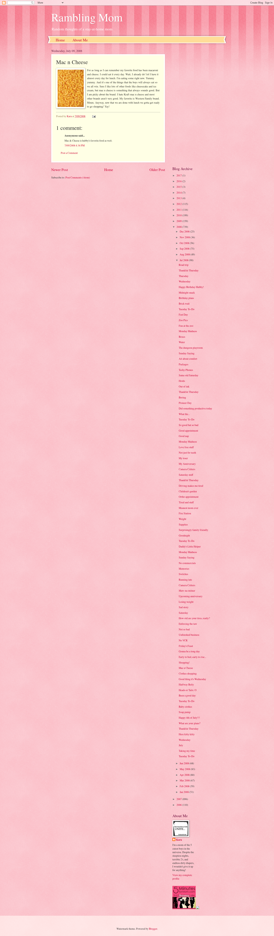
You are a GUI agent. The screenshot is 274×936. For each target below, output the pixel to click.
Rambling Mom (87, 17)
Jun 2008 (185, 763)
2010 (179, 215)
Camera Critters (187, 469)
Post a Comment (69, 153)
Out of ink (184, 386)
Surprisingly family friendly (193, 530)
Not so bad (184, 629)
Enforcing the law (188, 623)
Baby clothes (185, 706)
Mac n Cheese (186, 668)
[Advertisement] (197, 105)
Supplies (183, 524)
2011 (179, 209)
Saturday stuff (186, 474)
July (181, 745)
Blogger (153, 928)
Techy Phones (186, 370)
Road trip (183, 265)
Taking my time (187, 751)
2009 (179, 221)
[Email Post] (93, 116)
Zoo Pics (183, 320)
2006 (179, 805)
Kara (179, 840)
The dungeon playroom (191, 347)
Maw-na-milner (187, 590)
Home (60, 39)
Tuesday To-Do (186, 309)
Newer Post (59, 169)
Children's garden (188, 491)
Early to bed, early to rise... (192, 657)
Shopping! (184, 662)
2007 (179, 799)
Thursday (183, 276)
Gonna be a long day (189, 651)
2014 (179, 192)
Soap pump (184, 712)
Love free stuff (186, 447)
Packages (183, 364)
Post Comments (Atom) (77, 177)
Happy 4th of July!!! (189, 717)
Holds (182, 381)
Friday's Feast (186, 646)
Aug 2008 (185, 254)
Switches (183, 574)
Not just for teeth (187, 452)
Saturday (183, 613)
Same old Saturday (188, 375)
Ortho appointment (189, 496)
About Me (80, 39)
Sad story (183, 607)
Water (182, 342)
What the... (184, 414)
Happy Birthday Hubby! (191, 287)
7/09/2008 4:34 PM (74, 145)
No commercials (187, 563)
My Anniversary (187, 463)
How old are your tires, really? (194, 618)
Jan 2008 (184, 792)
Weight (182, 519)
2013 (179, 198)
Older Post (157, 169)
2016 (179, 181)
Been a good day (187, 695)
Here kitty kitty (187, 734)
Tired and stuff (186, 502)
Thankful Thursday (189, 270)
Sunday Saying (186, 353)
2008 (179, 227)
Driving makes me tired (191, 485)
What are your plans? (189, 723)
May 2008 (185, 769)
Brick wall (184, 303)
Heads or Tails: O (187, 690)
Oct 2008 (185, 243)
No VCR (183, 640)
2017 (179, 175)
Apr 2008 (185, 775)
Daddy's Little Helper (190, 546)
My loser (183, 458)
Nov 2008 (185, 237)
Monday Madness (188, 331)
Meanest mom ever (188, 508)
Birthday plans (186, 298)
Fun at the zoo (186, 325)
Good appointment (188, 430)
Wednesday (184, 281)
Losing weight (186, 602)
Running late (185, 579)
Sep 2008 (185, 248)
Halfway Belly (186, 684)
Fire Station (185, 513)
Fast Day (183, 314)
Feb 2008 (185, 786)
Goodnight (184, 535)
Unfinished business (189, 634)
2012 (179, 204)
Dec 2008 (185, 231)
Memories (184, 568)
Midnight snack (187, 292)
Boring (182, 397)
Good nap (184, 436)
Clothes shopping (188, 673)
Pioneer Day (185, 403)
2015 (179, 187)
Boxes (182, 336)
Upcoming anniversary (190, 596)
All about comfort (188, 358)
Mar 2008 (185, 780)
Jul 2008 (184, 260)
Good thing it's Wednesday (192, 679)
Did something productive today (195, 408)
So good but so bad (188, 425)
